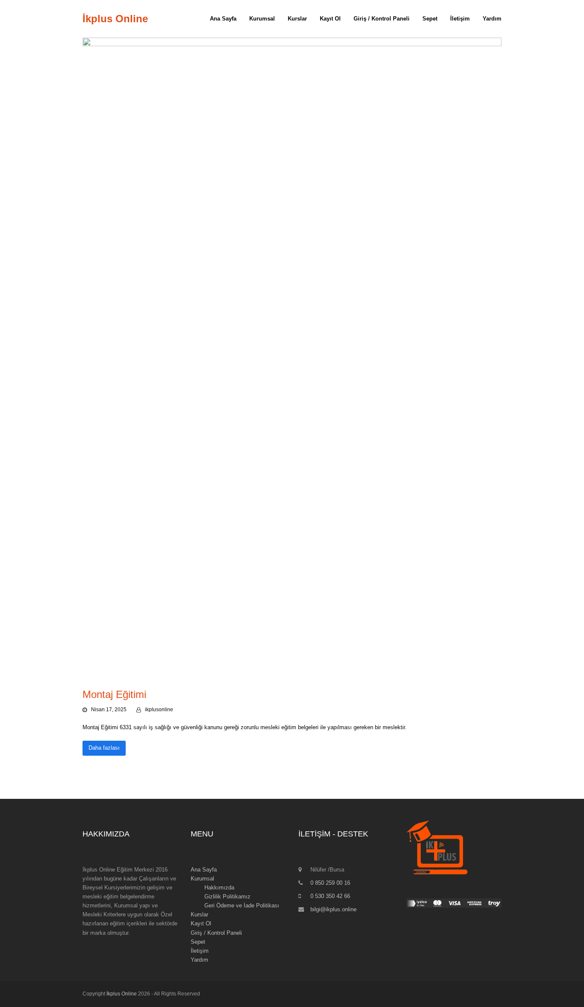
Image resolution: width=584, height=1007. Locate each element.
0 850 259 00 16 (330, 883)
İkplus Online (115, 18)
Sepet (198, 942)
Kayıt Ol (201, 923)
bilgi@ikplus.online (333, 909)
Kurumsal (202, 878)
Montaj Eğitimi (114, 694)
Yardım (199, 960)
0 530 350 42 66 (330, 896)
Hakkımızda (219, 887)
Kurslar (199, 914)
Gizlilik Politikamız (227, 896)
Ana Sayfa (204, 869)
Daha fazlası (104, 748)
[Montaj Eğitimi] (292, 358)
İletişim (200, 951)
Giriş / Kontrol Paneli (216, 933)
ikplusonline (159, 710)
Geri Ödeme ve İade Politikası (241, 905)
